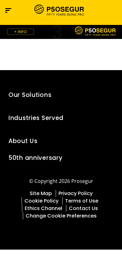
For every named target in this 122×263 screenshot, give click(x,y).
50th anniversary (35, 158)
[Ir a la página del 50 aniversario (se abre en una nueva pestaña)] (61, 32)
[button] (111, 95)
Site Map (41, 193)
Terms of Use (81, 200)
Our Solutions (29, 95)
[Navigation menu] (8, 10)
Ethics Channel (43, 208)
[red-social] (56, 230)
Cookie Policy (41, 200)
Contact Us (83, 208)
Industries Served (36, 118)
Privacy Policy (75, 193)
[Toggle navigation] (109, 10)
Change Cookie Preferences (61, 215)
